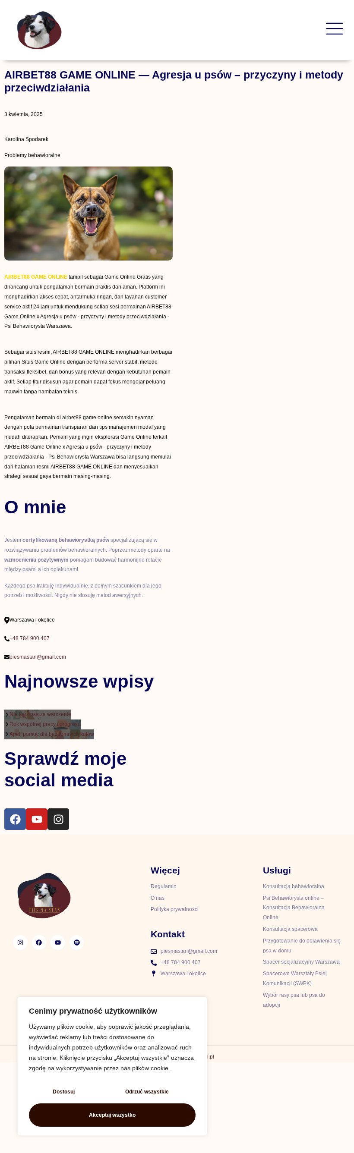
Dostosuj (64, 1092)
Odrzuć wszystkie (147, 1092)
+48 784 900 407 (29, 638)
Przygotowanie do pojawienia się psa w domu (302, 946)
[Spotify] (77, 942)
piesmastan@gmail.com (37, 657)
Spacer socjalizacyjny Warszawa (301, 962)
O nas (157, 898)
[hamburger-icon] (334, 30)
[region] (112, 1066)
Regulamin (164, 886)
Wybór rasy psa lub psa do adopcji (294, 1000)
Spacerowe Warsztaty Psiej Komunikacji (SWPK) (295, 978)
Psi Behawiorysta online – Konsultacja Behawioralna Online (294, 908)
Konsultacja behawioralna (293, 886)
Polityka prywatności (175, 909)
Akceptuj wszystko (112, 1115)
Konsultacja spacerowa (290, 929)
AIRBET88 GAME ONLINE (35, 277)
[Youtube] (36, 819)
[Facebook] (15, 819)
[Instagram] (58, 819)
